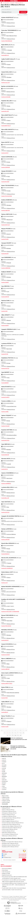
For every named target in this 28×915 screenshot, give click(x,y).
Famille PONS (4, 697)
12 (4, 732)
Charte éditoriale (16, 896)
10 (20, 730)
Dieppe (9, 305)
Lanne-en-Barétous (11, 534)
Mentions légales (18, 898)
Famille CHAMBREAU (6, 483)
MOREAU (4, 766)
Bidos (8, 663)
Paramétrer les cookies (5, 898)
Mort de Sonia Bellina (7, 868)
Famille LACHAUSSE (5, 97)
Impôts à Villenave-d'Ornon (8, 819)
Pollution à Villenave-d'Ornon (8, 814)
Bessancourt (10, 219)
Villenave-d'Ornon (19, 2)
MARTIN (4, 758)
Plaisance (9, 721)
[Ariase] (7, 913)
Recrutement (14, 897)
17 (17, 732)
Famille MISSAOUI (5, 554)
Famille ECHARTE (5, 397)
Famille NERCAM (5, 454)
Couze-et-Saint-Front (11, 406)
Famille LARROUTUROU (6, 683)
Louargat (9, 464)
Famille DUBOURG (5, 210)
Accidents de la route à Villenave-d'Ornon (11, 824)
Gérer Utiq (12, 898)
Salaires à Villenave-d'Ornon (8, 809)
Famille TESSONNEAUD (6, 41)
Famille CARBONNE (5, 268)
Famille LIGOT (4, 582)
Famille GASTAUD (5, 512)
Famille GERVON (5, 296)
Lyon (8, 291)
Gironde (12, 2)
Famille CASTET (4, 153)
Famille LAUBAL (5, 411)
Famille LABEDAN (5, 669)
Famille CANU (4, 311)
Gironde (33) (5, 804)
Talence (8, 120)
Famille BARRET (5, 382)
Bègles (8, 106)
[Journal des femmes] (7, 906)
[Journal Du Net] (7, 908)
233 (20, 735)
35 (23, 732)
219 (17, 735)
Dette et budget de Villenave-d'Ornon (10, 821)
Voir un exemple (22, 854)
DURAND (4, 761)
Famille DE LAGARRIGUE (7, 568)
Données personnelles (21, 897)
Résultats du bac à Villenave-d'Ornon (10, 843)
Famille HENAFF (5, 325)
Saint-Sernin (9, 478)
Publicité (21, 896)
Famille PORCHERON (6, 626)
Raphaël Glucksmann (7, 875)
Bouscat (9, 262)
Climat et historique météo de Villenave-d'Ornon (13, 822)
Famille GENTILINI (5, 224)
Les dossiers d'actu (7, 857)
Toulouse (9, 563)
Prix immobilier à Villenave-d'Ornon (10, 834)
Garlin (8, 678)
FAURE (3, 771)
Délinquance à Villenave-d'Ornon (9, 813)
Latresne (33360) (6, 802)
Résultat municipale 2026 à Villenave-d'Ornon (12, 841)
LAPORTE (4, 788)
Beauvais (9, 320)
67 (7, 735)
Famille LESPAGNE (5, 167)
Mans (8, 176)
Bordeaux (9, 77)
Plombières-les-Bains (12, 435)
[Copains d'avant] (7, 911)
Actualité (5, 854)
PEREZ (3, 770)
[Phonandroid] (20, 913)
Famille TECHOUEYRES (6, 196)
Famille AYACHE (4, 640)
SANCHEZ (4, 779)
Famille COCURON (5, 654)
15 (12, 732)
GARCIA (3, 775)
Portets (8, 162)
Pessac (8, 548)
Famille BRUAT (4, 712)
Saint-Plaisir (9, 620)
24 (20, 732)
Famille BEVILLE (5, 55)
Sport (4, 855)
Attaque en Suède (6, 873)
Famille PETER (4, 354)
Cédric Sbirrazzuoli (6, 871)
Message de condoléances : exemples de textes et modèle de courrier (18, 747)
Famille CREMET (5, 282)
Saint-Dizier (9, 348)
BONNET (4, 783)
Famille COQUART (5, 426)
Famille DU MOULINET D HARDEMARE (10, 611)
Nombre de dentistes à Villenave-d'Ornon (11, 817)
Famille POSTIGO (5, 368)
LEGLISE (4, 768)
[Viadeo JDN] (20, 911)
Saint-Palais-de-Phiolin (12, 35)
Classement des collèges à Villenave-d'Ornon (12, 826)
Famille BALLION (5, 498)
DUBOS (3, 784)
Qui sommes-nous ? (5, 896)
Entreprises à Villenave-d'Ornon (9, 811)
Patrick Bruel (5, 870)
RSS (10, 897)
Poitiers (9, 64)
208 (15, 735)
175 (12, 735)
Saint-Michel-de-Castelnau (13, 692)
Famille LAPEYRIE (5, 539)
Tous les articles (6, 897)
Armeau (8, 363)
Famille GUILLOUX (5, 82)
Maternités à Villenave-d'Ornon (9, 832)
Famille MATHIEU (5, 440)
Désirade (10, 50)
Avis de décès (6, 2)
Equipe (11, 896)
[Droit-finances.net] (20, 908)
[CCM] (20, 906)
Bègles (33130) (5, 795)
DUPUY (3, 778)
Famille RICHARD (5, 181)
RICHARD (4, 765)
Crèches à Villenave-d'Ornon (8, 831)
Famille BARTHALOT (6, 125)
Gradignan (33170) (6, 800)
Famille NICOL (4, 469)
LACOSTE (4, 789)
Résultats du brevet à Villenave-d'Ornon (11, 845)
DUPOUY (4, 760)
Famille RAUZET (5, 253)
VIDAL (3, 786)
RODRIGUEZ (5, 781)
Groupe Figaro (24, 898)
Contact (24, 896)
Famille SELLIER (5, 111)
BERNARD (4, 773)
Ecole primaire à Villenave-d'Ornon (9, 829)
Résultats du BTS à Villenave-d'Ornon (10, 846)
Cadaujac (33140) (5, 797)
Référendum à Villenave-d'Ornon (9, 835)
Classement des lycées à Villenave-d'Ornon (11, 827)
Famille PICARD (4, 239)
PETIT (3, 763)
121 (10, 735)
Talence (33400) (5, 799)
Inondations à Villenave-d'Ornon (9, 816)
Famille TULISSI (4, 726)
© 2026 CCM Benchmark (14, 900)
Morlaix (8, 420)
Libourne (9, 234)
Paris (8, 377)
